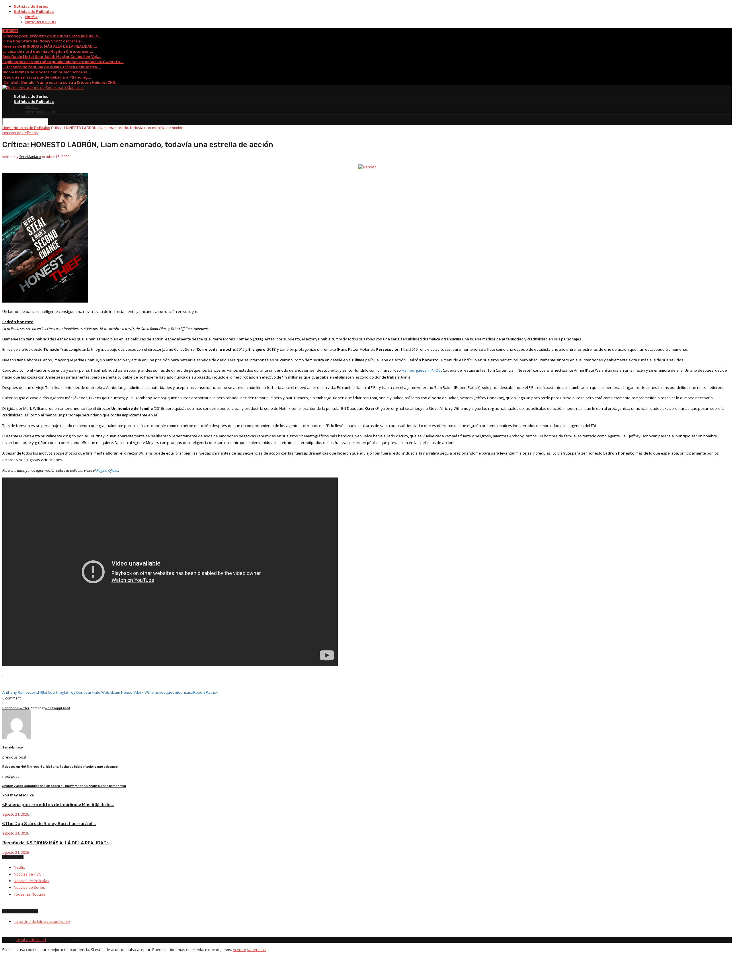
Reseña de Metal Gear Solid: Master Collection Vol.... (51, 56)
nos (162, 692)
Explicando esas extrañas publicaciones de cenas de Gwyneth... (63, 62)
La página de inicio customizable (42, 921)
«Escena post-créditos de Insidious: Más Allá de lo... (51, 36)
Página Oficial (107, 470)
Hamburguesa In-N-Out (422, 370)
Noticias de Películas (34, 11)
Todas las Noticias (29, 894)
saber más (256, 949)
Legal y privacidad (31, 939)
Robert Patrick (205, 692)
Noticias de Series (31, 6)
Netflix (31, 17)
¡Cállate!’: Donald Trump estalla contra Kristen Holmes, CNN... (60, 82)
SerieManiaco (30, 156)
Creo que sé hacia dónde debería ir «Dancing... (46, 77)
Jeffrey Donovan (78, 692)
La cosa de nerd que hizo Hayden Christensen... (47, 51)
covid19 (36, 692)
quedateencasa (179, 692)
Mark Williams (147, 692)
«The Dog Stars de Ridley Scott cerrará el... (43, 41)
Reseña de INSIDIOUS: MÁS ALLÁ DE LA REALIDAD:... (49, 46)
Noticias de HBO (40, 22)
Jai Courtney (53, 692)
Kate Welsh (102, 692)
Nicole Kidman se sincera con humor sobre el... (46, 72)
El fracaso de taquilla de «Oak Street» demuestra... (51, 67)
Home (7, 128)
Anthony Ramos (16, 692)
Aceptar (239, 949)
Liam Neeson (123, 692)
